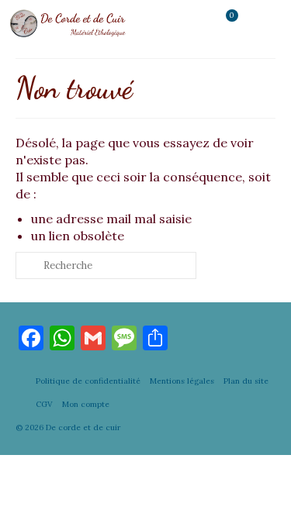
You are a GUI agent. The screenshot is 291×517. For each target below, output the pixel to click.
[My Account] (186, 23)
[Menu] (263, 23)
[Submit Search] (27, 265)
